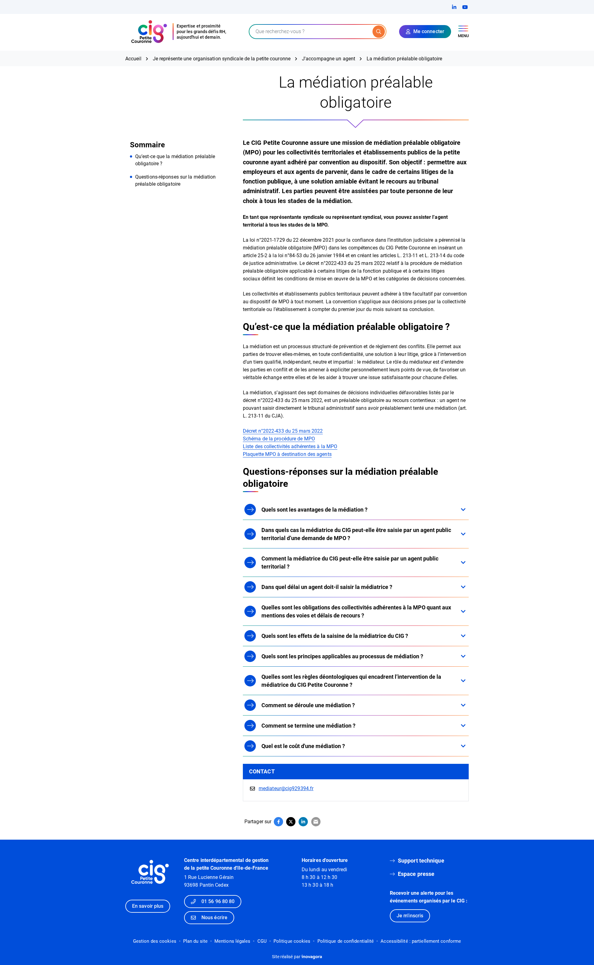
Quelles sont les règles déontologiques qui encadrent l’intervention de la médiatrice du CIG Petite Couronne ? (351, 680)
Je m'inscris (410, 916)
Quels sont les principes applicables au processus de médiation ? (342, 656)
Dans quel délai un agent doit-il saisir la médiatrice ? (326, 587)
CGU (262, 941)
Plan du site (195, 941)
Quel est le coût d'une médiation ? (303, 746)
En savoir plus (147, 906)
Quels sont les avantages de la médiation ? (314, 509)
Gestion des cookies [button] (154, 941)
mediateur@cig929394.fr (286, 788)
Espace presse (416, 874)
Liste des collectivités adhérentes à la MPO (290, 446)
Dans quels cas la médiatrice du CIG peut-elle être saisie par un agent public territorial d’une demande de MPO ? (356, 534)
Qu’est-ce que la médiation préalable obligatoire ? (175, 160)
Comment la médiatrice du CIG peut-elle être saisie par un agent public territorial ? (349, 562)
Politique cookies (292, 941)
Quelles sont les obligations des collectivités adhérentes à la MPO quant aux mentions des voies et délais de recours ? (356, 611)
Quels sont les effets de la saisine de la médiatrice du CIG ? (334, 636)
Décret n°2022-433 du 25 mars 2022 (283, 431)
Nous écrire (214, 917)
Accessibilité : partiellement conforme (421, 941)
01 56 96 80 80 (218, 901)
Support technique (421, 860)
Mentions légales (232, 941)
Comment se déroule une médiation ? (308, 705)
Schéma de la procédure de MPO (279, 439)
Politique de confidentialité (345, 941)
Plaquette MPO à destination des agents (287, 454)
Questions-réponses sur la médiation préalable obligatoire (175, 180)
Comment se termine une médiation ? (308, 725)
